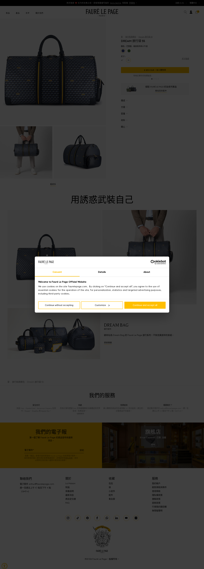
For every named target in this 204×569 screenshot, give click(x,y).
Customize (100, 305)
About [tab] (147, 272)
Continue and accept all (145, 305)
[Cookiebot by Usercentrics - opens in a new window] (153, 262)
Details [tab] (102, 272)
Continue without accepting (59, 305)
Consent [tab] (57, 272)
